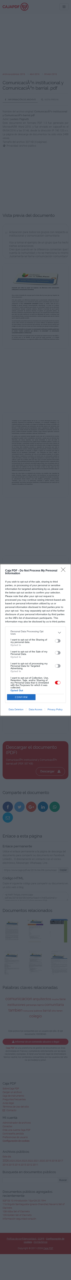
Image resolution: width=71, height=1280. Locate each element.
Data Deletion (16, 709)
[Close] (64, 570)
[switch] (57, 641)
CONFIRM (21, 697)
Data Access (35, 709)
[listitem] (35, 632)
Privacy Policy (55, 709)
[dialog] (35, 640)
